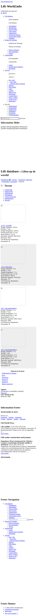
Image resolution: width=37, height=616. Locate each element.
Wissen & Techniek (11, 40)
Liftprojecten (13, 33)
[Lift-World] (7, 1)
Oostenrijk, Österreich (25, 180)
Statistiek (12, 38)
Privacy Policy (14, 97)
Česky (13, 113)
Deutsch (14, 106)
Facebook (4, 417)
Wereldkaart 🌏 (6, 180)
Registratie (12, 68)
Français (13, 110)
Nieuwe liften (13, 29)
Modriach (5, 380)
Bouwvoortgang (14, 50)
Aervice (7, 70)
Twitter (3, 419)
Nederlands (15, 115)
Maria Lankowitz (7, 384)
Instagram (18, 417)
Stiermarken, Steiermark (9, 181)
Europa (14, 180)
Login (11, 65)
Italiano (13, 111)
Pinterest (9, 419)
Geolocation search (15, 36)
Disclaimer (12, 94)
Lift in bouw (12, 31)
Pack (3, 375)
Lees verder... (5, 433)
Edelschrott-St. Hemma (9, 373)
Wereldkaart (13, 26)
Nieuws (11, 85)
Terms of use (13, 99)
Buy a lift (12, 537)
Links (10, 89)
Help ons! (4, 393)
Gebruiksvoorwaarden (12, 609)
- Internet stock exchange (17, 84)
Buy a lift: (12, 80)
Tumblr (16, 419)
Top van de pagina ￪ (11, 613)
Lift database (9, 16)
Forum (11, 53)
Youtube (11, 417)
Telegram (22, 419)
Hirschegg (5, 377)
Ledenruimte (9, 55)
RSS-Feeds (12, 87)
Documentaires (14, 52)
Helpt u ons (13, 92)
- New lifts (13, 82)
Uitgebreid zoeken (15, 35)
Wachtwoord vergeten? (16, 67)
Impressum (12, 101)
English (14, 108)
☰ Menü (4, 13)
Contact (11, 91)
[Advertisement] (18, 149)
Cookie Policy (13, 96)
